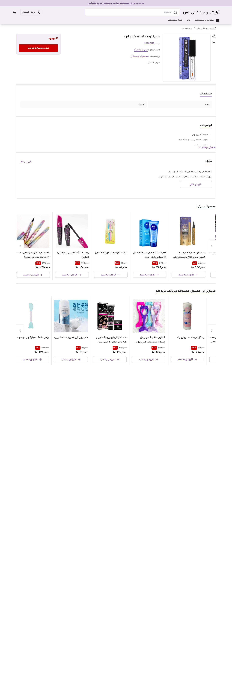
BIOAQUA (149, 43)
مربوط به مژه (186, 28)
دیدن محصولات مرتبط (38, 48)
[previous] (212, 246)
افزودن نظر (25, 161)
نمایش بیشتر (209, 147)
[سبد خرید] (14, 12)
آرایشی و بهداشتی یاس (201, 12)
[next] (20, 246)
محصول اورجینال (140, 56)
